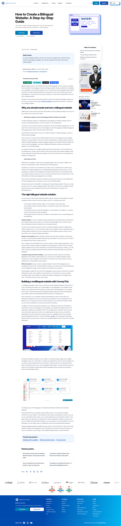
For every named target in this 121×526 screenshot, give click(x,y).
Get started (21, 32)
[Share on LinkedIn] (34, 471)
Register (104, 3)
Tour (47, 513)
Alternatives (80, 509)
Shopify (53, 316)
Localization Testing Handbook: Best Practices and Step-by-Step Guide (59, 454)
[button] (114, 3)
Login (96, 3)
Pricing (53, 3)
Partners (64, 503)
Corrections (95, 516)
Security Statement (97, 511)
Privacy (94, 501)
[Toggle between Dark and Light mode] (91, 3)
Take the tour (36, 32)
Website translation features (47, 440)
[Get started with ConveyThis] (90, 78)
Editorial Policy (96, 513)
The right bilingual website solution (88, 54)
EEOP (94, 507)
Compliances (96, 505)
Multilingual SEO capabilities (30, 440)
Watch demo (36, 509)
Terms (94, 503)
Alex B (32, 49)
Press (63, 507)
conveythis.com (43, 71)
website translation (46, 101)
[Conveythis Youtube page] (31, 523)
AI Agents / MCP (50, 509)
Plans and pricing (61, 440)
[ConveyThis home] (8, 3)
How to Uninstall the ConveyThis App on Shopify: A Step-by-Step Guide (33, 464)
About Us (64, 501)
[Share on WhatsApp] (37, 471)
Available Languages (51, 511)
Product (36, 3)
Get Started (22, 509)
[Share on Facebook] (30, 471)
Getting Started (80, 501)
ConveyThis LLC (102, 522)
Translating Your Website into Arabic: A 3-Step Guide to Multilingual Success (61, 464)
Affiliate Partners (65, 505)
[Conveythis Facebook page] (24, 523)
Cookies (94, 509)
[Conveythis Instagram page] (27, 523)
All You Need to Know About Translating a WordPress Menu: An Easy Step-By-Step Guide (34, 455)
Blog (36, 49)
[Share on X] (27, 471)
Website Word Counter (82, 511)
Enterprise (68, 3)
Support (60, 3)
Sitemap (64, 511)
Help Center (80, 503)
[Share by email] (41, 471)
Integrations (45, 3)
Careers (63, 509)
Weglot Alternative (81, 507)
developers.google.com (33, 71)
